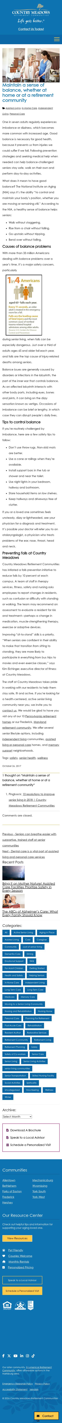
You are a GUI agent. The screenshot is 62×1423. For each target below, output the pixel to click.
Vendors (34, 1389)
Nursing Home (45, 1011)
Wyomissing (39, 1185)
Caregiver (42, 939)
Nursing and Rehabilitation (18, 1011)
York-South (39, 1191)
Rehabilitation (35, 1025)
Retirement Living (42, 1040)
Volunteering (32, 1090)
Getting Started (37, 968)
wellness (42, 758)
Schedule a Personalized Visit (30, 1145)
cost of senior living (32, 946)
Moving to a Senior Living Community (24, 1004)
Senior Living (11, 1061)
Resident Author (13, 1032)
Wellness (49, 1090)
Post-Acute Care (13, 1025)
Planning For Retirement (37, 1018)
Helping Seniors (36, 975)
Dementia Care (12, 954)
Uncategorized (12, 1090)
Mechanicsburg (42, 1180)
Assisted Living (13, 108)
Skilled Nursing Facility (43, 1075)
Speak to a (22, 1280)
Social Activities (12, 1082)
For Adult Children (14, 968)
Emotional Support (14, 961)
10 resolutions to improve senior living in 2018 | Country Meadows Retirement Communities (32, 800)
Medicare (9, 997)
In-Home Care (29, 108)
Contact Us (45, 1417)
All (6, 932)
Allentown (8, 1180)
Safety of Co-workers (15, 1054)
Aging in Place (46, 932)
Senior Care (38, 1054)
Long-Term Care (35, 989)
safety (14, 758)
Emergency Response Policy (17, 1383)
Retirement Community (16, 1040)
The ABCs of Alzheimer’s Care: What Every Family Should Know (30, 913)
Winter (8, 1097)
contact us (9, 710)
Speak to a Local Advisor (27, 1137)
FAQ (32, 961)
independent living (14, 739)
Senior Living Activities (34, 1061)
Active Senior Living (23, 932)
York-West (38, 1197)
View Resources (17, 1238)
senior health (27, 758)
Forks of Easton (12, 1191)
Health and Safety (14, 975)
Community (11, 946)
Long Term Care (13, 989)
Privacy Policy (42, 1383)
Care (27, 939)
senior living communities (17, 1068)
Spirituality (32, 1082)
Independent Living (35, 982)
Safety (34, 1047)
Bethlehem (9, 1185)
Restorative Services (36, 1032)
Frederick (8, 1197)
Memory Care (28, 997)
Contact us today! (31, 29)
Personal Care (17, 113)
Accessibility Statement (15, 1389)
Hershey (7, 1202)
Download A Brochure (25, 1130)
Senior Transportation (15, 1075)
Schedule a (22, 1290)
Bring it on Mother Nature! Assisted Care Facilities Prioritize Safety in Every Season (28, 887)
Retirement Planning (15, 1047)
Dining (30, 954)
